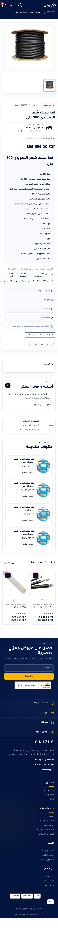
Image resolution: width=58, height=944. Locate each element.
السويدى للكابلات (34, 128)
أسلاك (38, 281)
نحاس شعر (51, 11)
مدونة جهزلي (48, 886)
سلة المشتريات (47, 821)
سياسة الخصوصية (45, 830)
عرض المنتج (27, 472)
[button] (20, 5)
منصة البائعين (47, 855)
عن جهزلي (49, 877)
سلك (12, 281)
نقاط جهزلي (49, 795)
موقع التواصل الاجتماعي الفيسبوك (52, 344)
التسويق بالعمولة (46, 860)
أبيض (24, 604)
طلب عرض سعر (47, 851)
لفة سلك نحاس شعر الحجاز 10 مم (23, 485)
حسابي (51, 816)
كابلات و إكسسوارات (39, 275)
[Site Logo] (50, 5)
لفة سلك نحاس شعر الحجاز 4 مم (23, 533)
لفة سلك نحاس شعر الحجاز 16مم (23, 461)
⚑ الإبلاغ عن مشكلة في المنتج (40, 335)
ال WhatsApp (30, 344)
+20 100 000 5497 (44, 765)
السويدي (19, 281)
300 (44, 281)
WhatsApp (48, 770)
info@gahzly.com (44, 760)
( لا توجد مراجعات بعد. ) (33, 138)
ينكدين (41, 344)
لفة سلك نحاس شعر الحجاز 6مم (23, 509)
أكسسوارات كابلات (16, 604)
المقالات (50, 799)
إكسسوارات (29, 281)
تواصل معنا (49, 825)
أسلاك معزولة (23, 275)
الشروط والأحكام (46, 834)
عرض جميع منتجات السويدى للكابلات (28, 131)
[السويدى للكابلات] (49, 128)
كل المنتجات (48, 790)
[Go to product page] (43, 582)
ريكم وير (7, 604)
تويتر (47, 344)
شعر (6, 281)
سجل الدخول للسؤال (42, 405)
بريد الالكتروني (36, 344)
